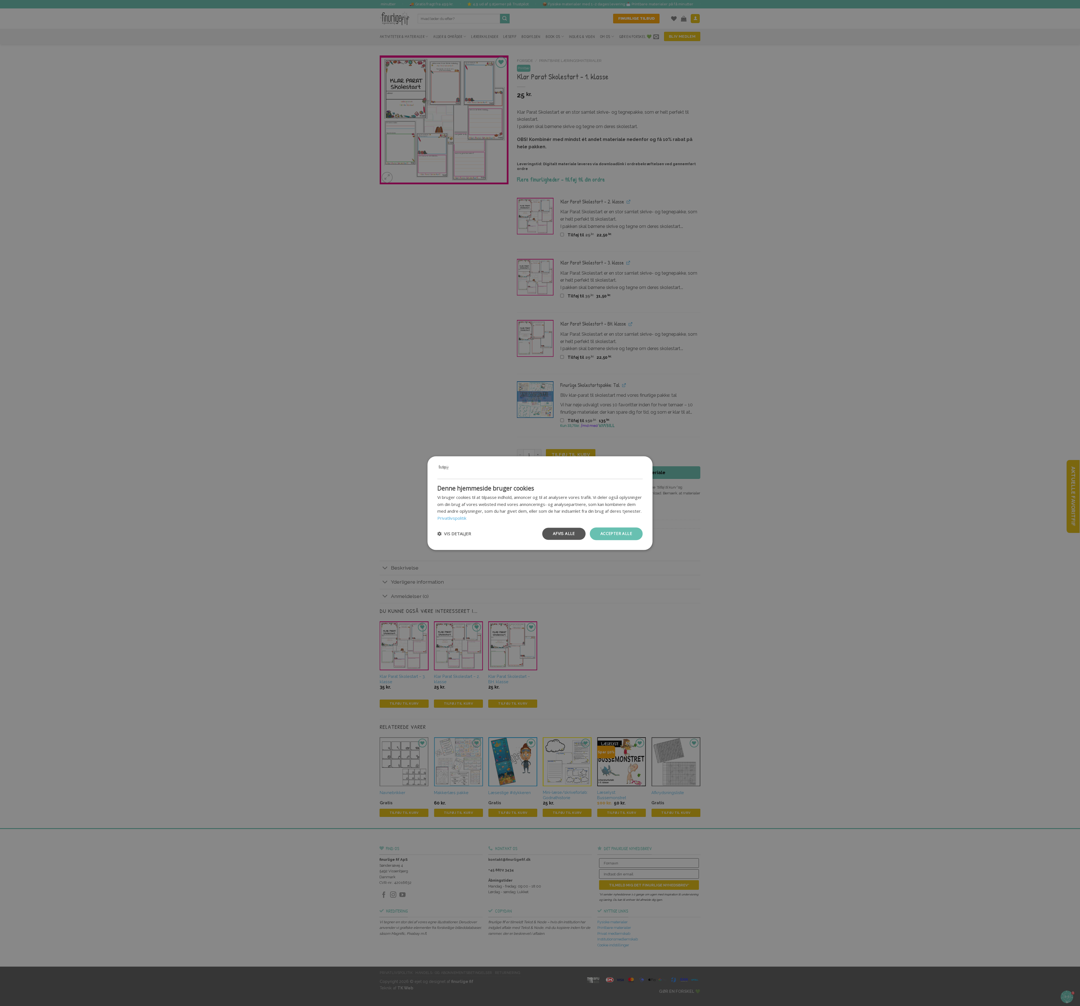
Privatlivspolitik (451, 518)
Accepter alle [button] (616, 533)
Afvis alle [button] (564, 533)
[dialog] (540, 503)
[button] (454, 534)
